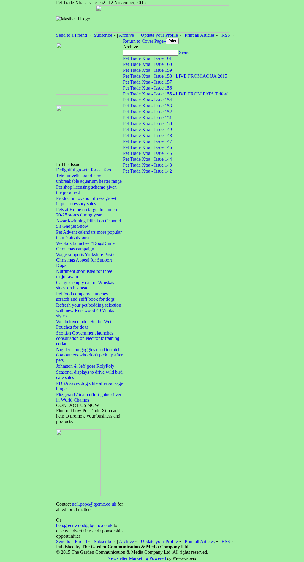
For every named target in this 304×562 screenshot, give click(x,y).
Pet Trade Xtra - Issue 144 (147, 159)
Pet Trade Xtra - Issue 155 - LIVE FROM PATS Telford (176, 93)
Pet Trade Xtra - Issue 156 (147, 87)
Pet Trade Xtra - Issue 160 (147, 64)
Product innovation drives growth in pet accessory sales (87, 201)
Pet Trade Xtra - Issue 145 (147, 153)
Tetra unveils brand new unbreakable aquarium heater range (89, 178)
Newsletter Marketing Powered (136, 558)
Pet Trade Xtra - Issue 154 (147, 99)
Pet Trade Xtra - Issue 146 (147, 147)
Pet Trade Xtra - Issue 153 (147, 105)
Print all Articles (200, 35)
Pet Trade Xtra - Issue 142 (147, 170)
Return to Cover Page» (144, 41)
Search (185, 52)
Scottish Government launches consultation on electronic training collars (87, 338)
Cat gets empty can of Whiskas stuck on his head (85, 285)
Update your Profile (159, 35)
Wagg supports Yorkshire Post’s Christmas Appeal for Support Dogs (85, 260)
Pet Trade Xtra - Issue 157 (147, 82)
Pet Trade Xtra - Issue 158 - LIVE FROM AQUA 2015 (175, 76)
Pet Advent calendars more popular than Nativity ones (89, 235)
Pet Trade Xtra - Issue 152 (147, 111)
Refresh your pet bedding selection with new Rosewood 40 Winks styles (88, 310)
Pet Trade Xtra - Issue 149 (147, 129)
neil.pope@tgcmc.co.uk (94, 504)
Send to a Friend (71, 35)
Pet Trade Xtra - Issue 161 (147, 58)
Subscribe (103, 35)
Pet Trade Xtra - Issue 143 (147, 165)
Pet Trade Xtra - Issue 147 (147, 141)
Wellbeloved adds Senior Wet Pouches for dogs (83, 324)
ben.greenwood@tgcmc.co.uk (84, 525)
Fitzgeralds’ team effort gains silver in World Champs (88, 397)
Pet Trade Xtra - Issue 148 (147, 135)
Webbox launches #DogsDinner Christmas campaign (86, 246)
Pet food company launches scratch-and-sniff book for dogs (85, 296)
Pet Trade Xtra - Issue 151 (147, 117)
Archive (126, 35)
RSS (225, 35)
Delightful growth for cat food (84, 169)
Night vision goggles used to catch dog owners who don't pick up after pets (89, 355)
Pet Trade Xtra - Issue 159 (147, 70)
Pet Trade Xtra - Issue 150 (147, 123)
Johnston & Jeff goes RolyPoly (85, 366)
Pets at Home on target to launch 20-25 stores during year (86, 212)
